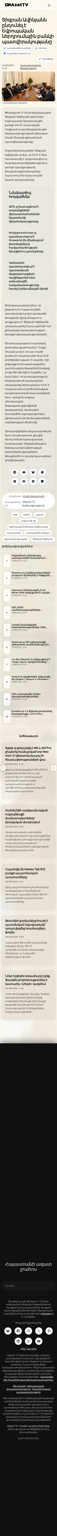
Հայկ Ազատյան (33, 496)
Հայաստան (14, 532)
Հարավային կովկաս (38, 532)
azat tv (26, 514)
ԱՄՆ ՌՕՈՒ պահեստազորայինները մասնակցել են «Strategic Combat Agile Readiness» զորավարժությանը (30, 608)
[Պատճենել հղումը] (46, 59)
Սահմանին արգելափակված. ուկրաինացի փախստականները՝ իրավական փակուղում (27, 816)
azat (15, 514)
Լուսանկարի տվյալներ (15, 103)
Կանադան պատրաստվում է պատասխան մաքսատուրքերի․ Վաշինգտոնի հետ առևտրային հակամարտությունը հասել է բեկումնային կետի (28, 275)
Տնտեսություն (28, 68)
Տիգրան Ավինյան (43, 538)
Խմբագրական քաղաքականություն (25, 1388)
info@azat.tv (47, 1313)
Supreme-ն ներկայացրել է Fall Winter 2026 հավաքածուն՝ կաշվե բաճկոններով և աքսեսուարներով (32, 591)
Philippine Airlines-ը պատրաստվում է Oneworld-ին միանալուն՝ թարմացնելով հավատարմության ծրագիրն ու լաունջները (26, 242)
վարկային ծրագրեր (15, 538)
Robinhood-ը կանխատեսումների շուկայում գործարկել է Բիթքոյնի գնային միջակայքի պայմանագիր (31, 574)
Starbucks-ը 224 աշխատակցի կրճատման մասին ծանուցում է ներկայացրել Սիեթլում (30, 643)
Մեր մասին (19, 1386)
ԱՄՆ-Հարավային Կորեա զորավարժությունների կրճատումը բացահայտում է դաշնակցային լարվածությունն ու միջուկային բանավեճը (31, 695)
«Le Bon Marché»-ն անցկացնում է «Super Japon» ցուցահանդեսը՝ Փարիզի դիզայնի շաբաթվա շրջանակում (31, 660)
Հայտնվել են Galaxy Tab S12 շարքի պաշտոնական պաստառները (25, 873)
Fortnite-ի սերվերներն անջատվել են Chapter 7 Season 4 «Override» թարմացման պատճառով (31, 677)
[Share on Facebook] (24, 481)
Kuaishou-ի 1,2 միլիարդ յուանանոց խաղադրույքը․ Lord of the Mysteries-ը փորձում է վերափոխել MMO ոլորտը (32, 712)
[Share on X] (14, 481)
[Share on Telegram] (14, 472)
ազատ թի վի (28, 520)
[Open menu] (49, 5)
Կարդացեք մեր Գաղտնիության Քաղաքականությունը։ (28, 1378)
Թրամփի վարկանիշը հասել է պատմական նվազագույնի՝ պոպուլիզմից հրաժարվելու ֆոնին (26, 926)
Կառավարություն (30, 65)
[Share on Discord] (24, 472)
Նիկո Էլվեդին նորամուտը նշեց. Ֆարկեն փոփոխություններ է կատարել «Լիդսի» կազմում (28, 980)
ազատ (40, 514)
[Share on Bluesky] (33, 472)
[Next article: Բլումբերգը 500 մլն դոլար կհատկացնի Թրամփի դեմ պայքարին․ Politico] (54, 768)
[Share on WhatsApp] (42, 472)
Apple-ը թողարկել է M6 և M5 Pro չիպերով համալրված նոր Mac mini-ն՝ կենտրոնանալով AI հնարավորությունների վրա (28, 754)
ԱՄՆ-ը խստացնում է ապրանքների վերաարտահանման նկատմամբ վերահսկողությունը (24, 214)
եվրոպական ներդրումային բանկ (28, 526)
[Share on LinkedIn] (33, 481)
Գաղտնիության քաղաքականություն (33, 1391)
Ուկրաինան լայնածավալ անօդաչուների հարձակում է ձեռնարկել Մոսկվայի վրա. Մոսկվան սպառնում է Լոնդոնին (30, 556)
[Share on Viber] (42, 481)
